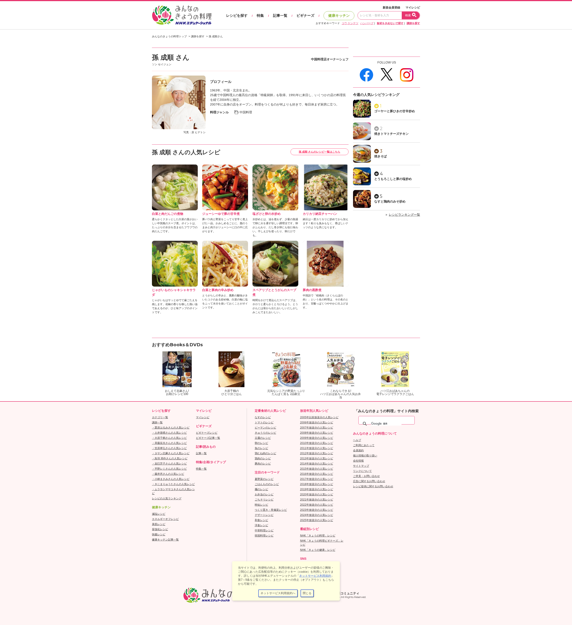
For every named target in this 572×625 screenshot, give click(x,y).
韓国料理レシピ (264, 535)
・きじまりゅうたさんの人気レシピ (173, 484)
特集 (260, 15)
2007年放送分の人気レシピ (316, 427)
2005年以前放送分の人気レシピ (319, 417)
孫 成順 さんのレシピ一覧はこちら (319, 151)
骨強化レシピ (160, 529)
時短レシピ (261, 504)
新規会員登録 (391, 7)
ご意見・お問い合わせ (366, 476)
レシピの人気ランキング (166, 498)
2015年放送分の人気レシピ (316, 468)
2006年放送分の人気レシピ (316, 422)
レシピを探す (237, 15)
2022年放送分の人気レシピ (316, 504)
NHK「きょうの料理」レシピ (317, 535)
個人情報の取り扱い (365, 455)
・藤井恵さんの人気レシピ (168, 473)
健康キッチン (339, 15)
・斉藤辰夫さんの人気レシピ (169, 443)
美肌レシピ (158, 524)
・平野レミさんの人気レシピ (169, 468)
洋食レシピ (261, 525)
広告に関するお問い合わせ (369, 481)
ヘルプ (357, 440)
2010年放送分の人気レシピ (316, 443)
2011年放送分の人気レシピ (316, 448)
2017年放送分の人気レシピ (316, 479)
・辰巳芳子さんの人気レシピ (169, 463)
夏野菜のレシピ (264, 479)
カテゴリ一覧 (160, 417)
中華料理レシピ (264, 530)
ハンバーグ (367, 23)
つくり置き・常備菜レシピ (271, 509)
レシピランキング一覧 (404, 214)
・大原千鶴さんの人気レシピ (169, 437)
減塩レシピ (158, 513)
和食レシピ (261, 520)
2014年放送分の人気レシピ (316, 463)
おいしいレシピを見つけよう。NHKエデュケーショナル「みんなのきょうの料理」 (182, 15)
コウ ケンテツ (350, 23)
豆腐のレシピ (263, 437)
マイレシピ (413, 7)
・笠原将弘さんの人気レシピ (169, 448)
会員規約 (358, 450)
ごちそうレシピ (264, 499)
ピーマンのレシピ (265, 427)
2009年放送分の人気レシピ (316, 437)
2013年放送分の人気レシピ (316, 458)
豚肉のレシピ (263, 463)
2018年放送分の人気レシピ (316, 484)
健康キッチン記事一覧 (165, 539)
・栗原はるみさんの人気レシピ (170, 427)
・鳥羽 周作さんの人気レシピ (169, 458)
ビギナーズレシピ (206, 432)
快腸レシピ (158, 534)
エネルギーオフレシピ (165, 519)
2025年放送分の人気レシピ (316, 520)
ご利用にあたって (363, 445)
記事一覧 (280, 15)
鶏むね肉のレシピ (265, 453)
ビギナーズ (305, 15)
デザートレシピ (264, 515)
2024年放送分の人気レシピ (316, 515)
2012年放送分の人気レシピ (316, 453)
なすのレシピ (263, 417)
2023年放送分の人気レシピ (316, 509)
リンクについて (362, 471)
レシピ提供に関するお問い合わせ (373, 486)
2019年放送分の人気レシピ (316, 489)
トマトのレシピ (264, 422)
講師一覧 (157, 422)
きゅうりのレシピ (265, 432)
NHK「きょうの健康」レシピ (317, 549)
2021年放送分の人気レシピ (316, 499)
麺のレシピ (261, 489)
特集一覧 (201, 468)
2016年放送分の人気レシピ (316, 473)
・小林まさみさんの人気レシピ (170, 479)
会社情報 (358, 460)
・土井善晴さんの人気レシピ (169, 432)
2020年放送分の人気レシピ (316, 494)
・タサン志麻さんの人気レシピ (170, 453)
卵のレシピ (261, 443)
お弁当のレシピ (264, 494)
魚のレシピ (261, 448)
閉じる (307, 593)
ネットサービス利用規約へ (278, 593)
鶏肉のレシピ (263, 458)
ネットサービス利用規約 (315, 575)
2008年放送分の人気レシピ (316, 432)
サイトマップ (361, 465)
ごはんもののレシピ (267, 484)
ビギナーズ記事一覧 (208, 437)
